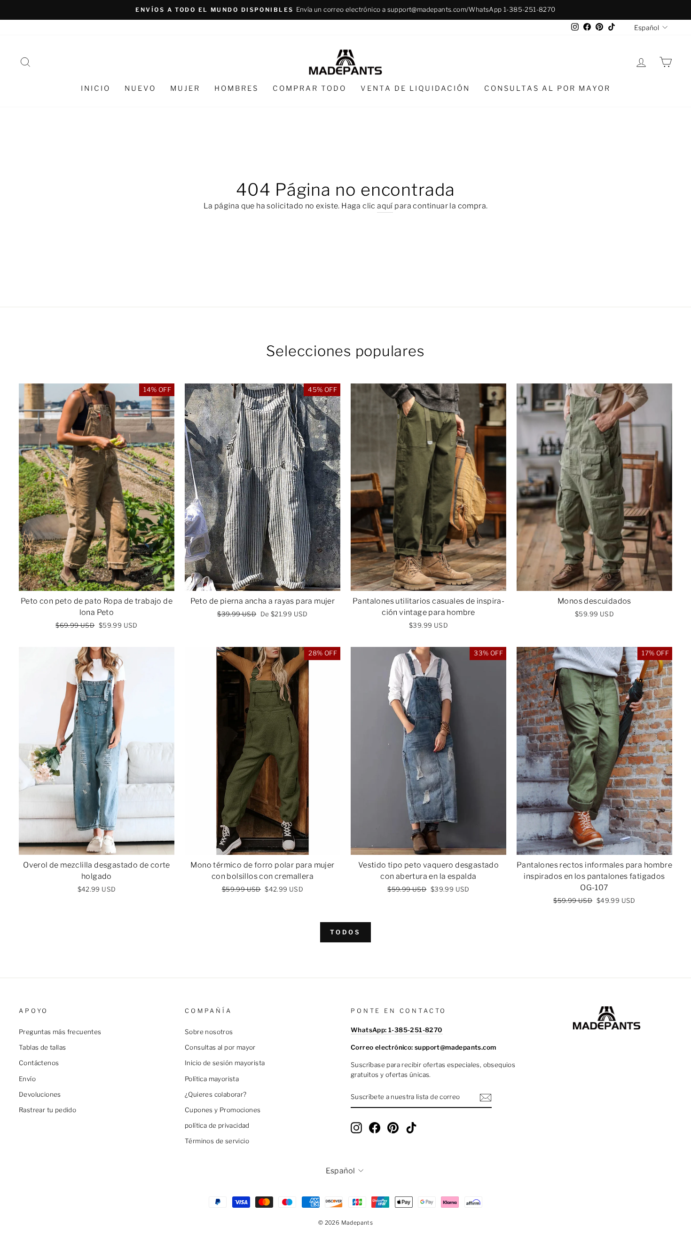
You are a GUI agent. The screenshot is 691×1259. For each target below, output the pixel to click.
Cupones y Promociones (222, 1110)
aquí (385, 205)
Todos (345, 932)
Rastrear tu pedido (47, 1110)
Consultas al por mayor (547, 88)
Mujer (185, 88)
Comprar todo (309, 88)
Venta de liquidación (415, 88)
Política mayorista (212, 1079)
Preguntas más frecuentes (60, 1032)
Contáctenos (39, 1063)
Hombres (236, 88)
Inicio (95, 88)
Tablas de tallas (42, 1047)
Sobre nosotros (209, 1032)
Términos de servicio (217, 1141)
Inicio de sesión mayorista (225, 1063)
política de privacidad (217, 1125)
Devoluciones (40, 1094)
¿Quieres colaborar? (216, 1094)
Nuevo (140, 88)
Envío (27, 1079)
